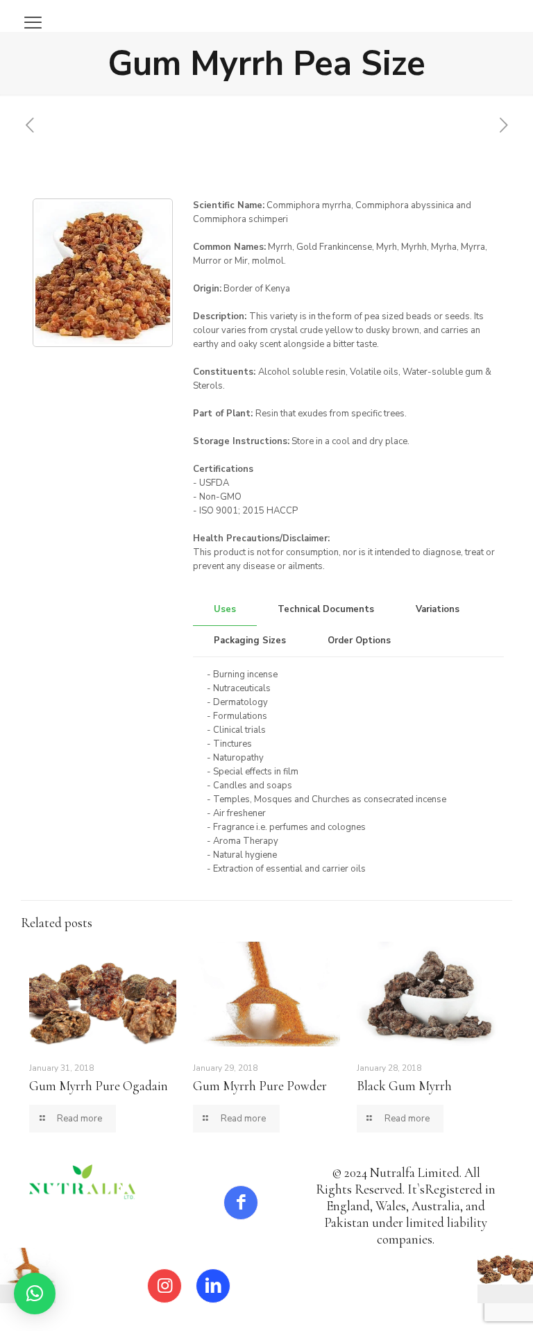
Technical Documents (326, 609)
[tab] (225, 609)
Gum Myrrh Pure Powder (260, 1086)
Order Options (359, 640)
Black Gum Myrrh (404, 1086)
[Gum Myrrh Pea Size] (102, 272)
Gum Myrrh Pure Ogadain (98, 1086)
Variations (437, 609)
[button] (35, 1293)
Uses (225, 609)
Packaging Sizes (250, 640)
